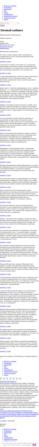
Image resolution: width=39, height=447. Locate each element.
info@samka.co (11, 381)
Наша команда (11, 414)
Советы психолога (10, 18)
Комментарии (4, 48)
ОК (34, 445)
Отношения (7, 7)
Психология (8, 9)
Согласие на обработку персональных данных (23, 412)
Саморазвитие (8, 14)
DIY (5, 11)
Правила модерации (23, 414)
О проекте (3, 414)
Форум (6, 19)
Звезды (10, 46)
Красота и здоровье (10, 6)
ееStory (6, 12)
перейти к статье (5, 61)
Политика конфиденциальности (10, 411)
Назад (2, 25)
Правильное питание (10, 16)
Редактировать (16, 35)
